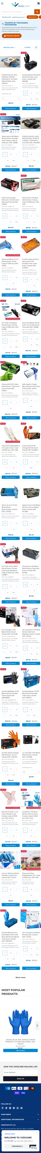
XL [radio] (31, 99)
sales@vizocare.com (18, 17)
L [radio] (25, 99)
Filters (27, 47)
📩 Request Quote (32, 17)
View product (10, 108)
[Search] (37, 11)
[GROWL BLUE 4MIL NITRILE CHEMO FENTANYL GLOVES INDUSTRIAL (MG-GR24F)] (20, 1002)
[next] (37, 1025)
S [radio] (31, 93)
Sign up (20, 1079)
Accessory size (6, 94)
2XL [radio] (34, 715)
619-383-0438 (6, 17)
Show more (21, 977)
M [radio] (37, 93)
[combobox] (17, 11)
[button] (36, 47)
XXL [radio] (37, 99)
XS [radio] (25, 93)
